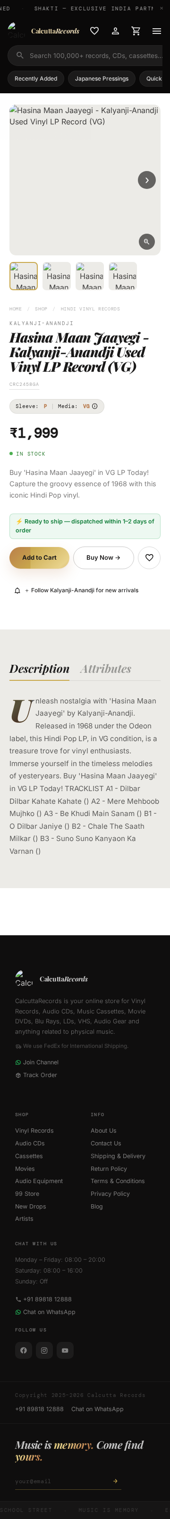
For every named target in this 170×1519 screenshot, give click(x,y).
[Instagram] (44, 1350)
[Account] (115, 31)
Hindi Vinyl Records (90, 309)
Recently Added (36, 78)
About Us (104, 1130)
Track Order (40, 1074)
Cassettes (29, 1156)
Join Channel (41, 1062)
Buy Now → (103, 557)
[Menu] (156, 31)
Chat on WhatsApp (49, 1311)
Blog (97, 1206)
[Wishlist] (94, 31)
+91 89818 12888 (47, 1299)
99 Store (27, 1193)
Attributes (106, 668)
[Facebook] (23, 1350)
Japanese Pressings (101, 78)
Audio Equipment (39, 1180)
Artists (24, 1218)
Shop (41, 309)
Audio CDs (30, 1143)
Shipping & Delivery (118, 1156)
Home (15, 309)
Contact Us (106, 1143)
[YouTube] (65, 1350)
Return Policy (109, 1168)
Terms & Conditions (118, 1180)
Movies (25, 1168)
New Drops (30, 1206)
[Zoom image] (147, 242)
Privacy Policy (110, 1193)
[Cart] (136, 31)
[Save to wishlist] (149, 558)
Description (39, 668)
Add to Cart (39, 557)
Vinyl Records (34, 1130)
